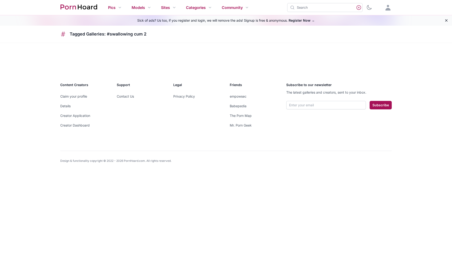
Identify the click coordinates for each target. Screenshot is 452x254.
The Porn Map (241, 116)
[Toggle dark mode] (369, 7)
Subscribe (380, 105)
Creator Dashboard (75, 125)
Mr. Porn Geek (241, 125)
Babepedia (238, 106)
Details (65, 106)
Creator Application (75, 116)
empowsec (238, 96)
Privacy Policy (184, 96)
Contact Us (125, 96)
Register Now (302, 20)
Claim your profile (73, 96)
